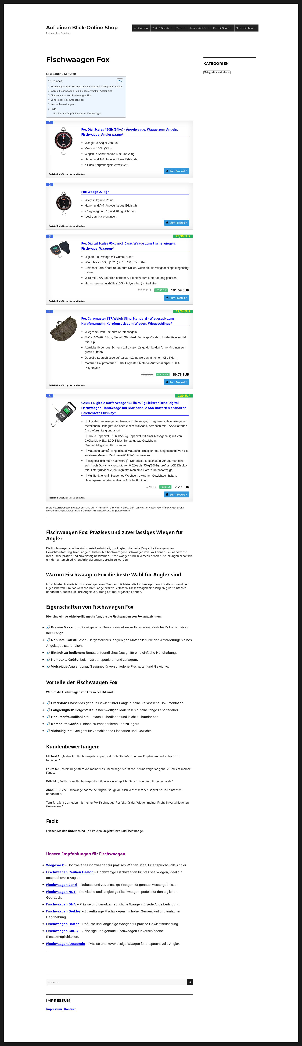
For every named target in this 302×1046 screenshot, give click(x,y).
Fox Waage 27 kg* (95, 192)
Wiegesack (55, 865)
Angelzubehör (197, 28)
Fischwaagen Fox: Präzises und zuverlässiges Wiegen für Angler (86, 86)
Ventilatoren (141, 28)
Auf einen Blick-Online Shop (82, 27)
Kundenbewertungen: (62, 104)
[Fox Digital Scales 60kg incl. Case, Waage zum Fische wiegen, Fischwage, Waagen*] (64, 249)
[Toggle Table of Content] (118, 81)
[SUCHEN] (190, 982)
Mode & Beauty (160, 28)
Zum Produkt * (178, 171)
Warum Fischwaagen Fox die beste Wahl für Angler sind (81, 91)
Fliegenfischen (244, 28)
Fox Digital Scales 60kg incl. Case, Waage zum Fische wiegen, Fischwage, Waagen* (128, 245)
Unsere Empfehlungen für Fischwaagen (79, 113)
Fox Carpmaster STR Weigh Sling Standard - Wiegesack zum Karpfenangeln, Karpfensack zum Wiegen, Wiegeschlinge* (127, 321)
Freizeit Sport (220, 28)
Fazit (53, 108)
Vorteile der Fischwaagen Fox (67, 100)
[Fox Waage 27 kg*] (64, 203)
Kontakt (70, 1009)
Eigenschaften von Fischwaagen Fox (71, 95)
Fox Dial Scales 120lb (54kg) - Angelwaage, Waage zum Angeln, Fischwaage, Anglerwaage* (129, 132)
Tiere (179, 28)
